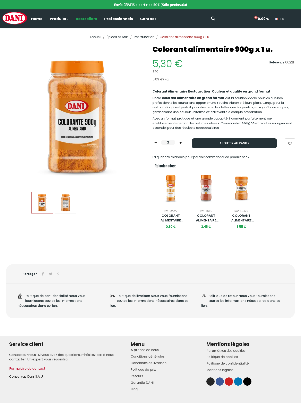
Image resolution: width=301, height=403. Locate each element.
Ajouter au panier (234, 143)
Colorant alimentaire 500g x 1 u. (241, 218)
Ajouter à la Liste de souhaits (290, 143)
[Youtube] (229, 381)
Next (138, 116)
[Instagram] (210, 381)
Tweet (50, 274)
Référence (276, 62)
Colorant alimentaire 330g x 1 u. (206, 218)
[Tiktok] (247, 381)
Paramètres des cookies (226, 350)
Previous (15, 116)
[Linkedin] (238, 381)
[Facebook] (220, 381)
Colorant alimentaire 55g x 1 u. (171, 218)
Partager (43, 274)
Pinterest (58, 274)
